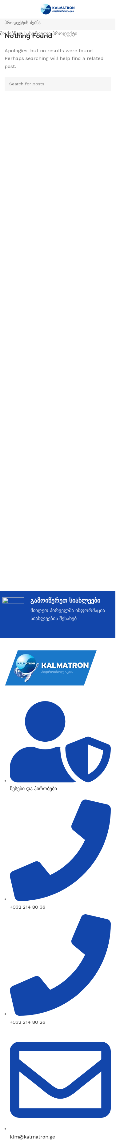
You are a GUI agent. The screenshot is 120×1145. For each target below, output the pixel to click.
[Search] (108, 9)
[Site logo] (57, 9)
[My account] (97, 9)
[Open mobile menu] (7, 9)
